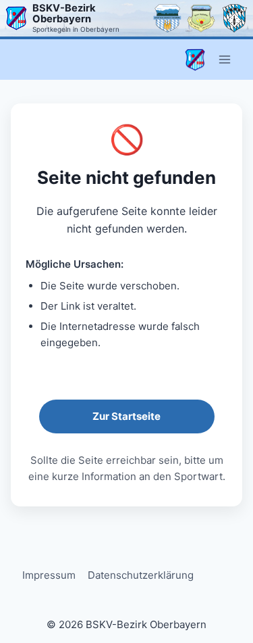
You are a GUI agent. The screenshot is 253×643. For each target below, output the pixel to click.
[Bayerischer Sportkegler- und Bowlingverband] (235, 18)
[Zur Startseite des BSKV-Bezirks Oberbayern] (16, 18)
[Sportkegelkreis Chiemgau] (167, 18)
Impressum (49, 575)
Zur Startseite (126, 416)
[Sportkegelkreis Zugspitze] (201, 18)
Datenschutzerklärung (141, 575)
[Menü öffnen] (224, 59)
